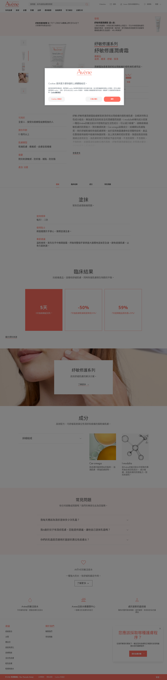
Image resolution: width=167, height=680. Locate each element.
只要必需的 (93, 99)
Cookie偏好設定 (56, 92)
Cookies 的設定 (56, 99)
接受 (112, 99)
